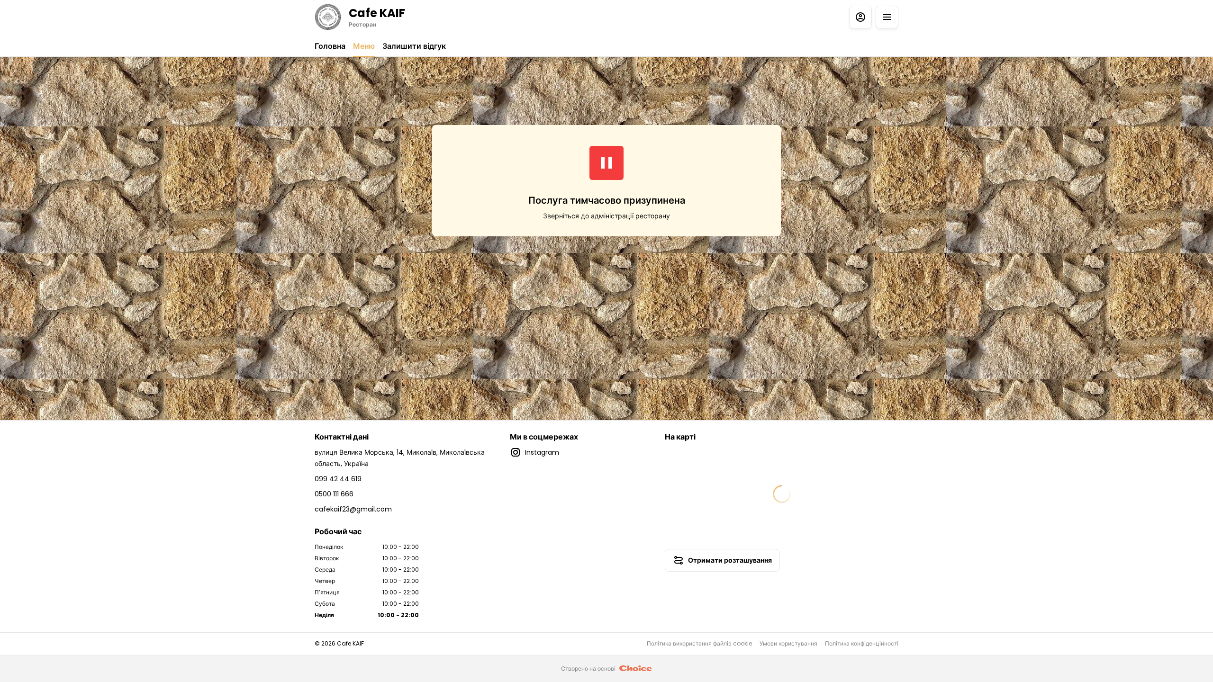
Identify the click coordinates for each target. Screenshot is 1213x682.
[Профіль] (860, 17)
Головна (330, 46)
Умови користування (788, 643)
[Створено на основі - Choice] (635, 668)
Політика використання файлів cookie (699, 643)
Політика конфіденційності (861, 643)
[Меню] (887, 17)
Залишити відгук (414, 46)
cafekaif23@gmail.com (353, 509)
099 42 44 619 (338, 479)
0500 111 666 (334, 494)
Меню (364, 46)
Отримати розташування (730, 560)
